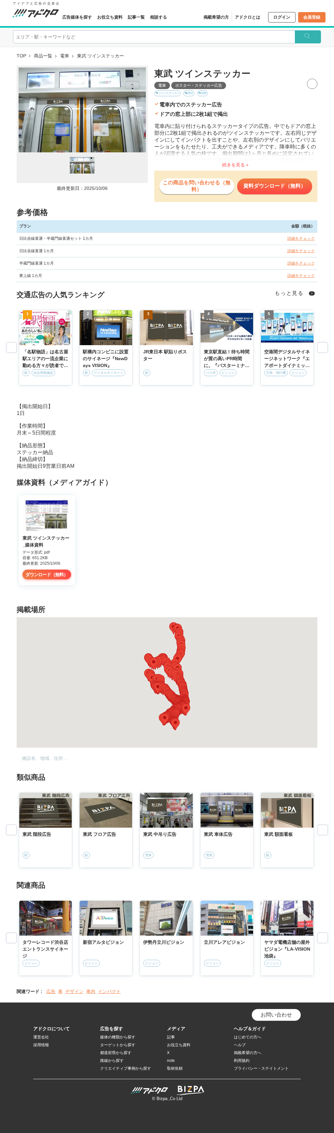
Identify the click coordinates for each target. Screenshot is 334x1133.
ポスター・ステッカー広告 (198, 85)
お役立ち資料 (110, 17)
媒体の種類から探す (117, 1037)
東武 (190, 93)
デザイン (74, 991)
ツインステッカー (169, 93)
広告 (50, 991)
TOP (21, 55)
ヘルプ (240, 1045)
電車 (64, 55)
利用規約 (242, 1060)
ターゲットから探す (117, 1045)
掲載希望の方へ (247, 1052)
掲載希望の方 (216, 17)
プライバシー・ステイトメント (261, 1068)
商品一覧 (43, 55)
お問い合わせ (276, 1015)
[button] (164, 719)
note (171, 1060)
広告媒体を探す (77, 17)
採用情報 (41, 1045)
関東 (203, 93)
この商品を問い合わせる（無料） (197, 186)
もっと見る (289, 293)
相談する (158, 17)
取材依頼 (175, 1068)
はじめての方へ (247, 1037)
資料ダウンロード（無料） (274, 186)
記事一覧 (136, 17)
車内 (90, 991)
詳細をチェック (301, 238)
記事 (171, 1037)
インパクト (109, 991)
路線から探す (112, 1060)
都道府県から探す (115, 1052)
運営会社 (41, 1037)
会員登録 (311, 17)
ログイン (281, 17)
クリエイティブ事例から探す (125, 1068)
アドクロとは (247, 17)
